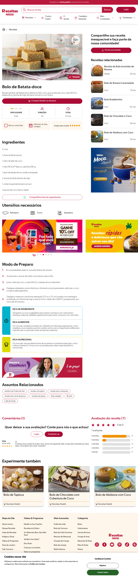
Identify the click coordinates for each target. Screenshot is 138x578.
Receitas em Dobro (31, 528)
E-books (66, 17)
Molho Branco (59, 549)
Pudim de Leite (60, 524)
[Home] (3, 30)
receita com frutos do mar (14, 391)
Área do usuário (8, 545)
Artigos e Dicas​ (8, 537)
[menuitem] (29, 19)
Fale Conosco (7, 549)
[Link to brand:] (75, 40)
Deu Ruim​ (28, 544)
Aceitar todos (102, 572)
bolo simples (56, 396)
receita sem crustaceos (59, 391)
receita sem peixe (38, 396)
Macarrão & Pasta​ (85, 541)
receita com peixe (37, 391)
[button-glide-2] (43, 254)
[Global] (134, 544)
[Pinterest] (119, 544)
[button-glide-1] (40, 254)
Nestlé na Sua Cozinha (33, 524)
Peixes (80, 549)
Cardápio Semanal (83, 17)
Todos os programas (32, 552)
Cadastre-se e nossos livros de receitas (69, 2)
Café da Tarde (9, 401)
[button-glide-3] (46, 254)
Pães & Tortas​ (83, 545)
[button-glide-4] (48, 254)
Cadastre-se (53, 434)
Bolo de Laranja (60, 545)
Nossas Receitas (8, 528)
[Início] (10, 12)
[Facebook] (104, 544)
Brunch (69, 396)
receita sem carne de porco (15, 396)
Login (36, 434)
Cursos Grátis (48, 17)
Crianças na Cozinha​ (32, 548)
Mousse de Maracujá (62, 537)
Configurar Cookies (103, 559)
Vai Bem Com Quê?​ (31, 539)
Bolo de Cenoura (61, 528)
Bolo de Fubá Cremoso (63, 533)
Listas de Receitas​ (9, 533)
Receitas (13, 30)
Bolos (80, 524)
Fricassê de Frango (61, 541)
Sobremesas (83, 528)
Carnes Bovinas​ (84, 533)
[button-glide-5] (51, 254)
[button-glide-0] (38, 254)
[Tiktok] (127, 544)
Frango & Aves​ (84, 537)
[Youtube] (112, 544)
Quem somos (7, 524)
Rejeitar (103, 565)
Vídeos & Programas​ (10, 541)
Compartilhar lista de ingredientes (45, 197)
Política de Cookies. (37, 564)
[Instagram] (96, 544)
